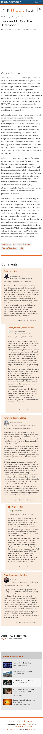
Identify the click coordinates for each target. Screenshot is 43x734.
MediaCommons (25, 724)
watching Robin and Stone (15, 418)
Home (11, 721)
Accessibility (11, 729)
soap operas (6, 244)
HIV (14, 244)
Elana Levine (17, 511)
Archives (30, 721)
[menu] (3, 9)
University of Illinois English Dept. (23, 278)
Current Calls (21, 721)
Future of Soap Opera (10, 248)
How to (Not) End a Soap (22, 663)
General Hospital (24, 244)
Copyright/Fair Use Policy (22, 726)
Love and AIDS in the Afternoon (25, 680)
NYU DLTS (30, 729)
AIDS (21, 248)
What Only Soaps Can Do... (15, 575)
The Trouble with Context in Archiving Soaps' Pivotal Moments (23, 691)
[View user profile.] (6, 276)
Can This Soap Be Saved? (22, 672)
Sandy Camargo (17, 276)
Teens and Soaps (11, 271)
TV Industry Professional (27, 29)
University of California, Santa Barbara (24, 425)
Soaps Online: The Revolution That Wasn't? (24, 701)
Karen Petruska (17, 423)
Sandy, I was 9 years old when (21, 327)
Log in (37, 2)
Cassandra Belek (10, 29)
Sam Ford (15, 580)
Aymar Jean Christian (22, 704)
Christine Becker (21, 665)
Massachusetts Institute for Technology (25, 582)
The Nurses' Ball (15, 507)
